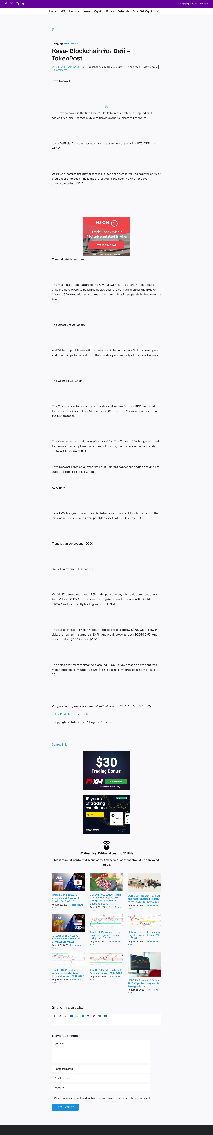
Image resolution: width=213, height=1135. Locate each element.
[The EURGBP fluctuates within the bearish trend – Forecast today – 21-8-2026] (68, 959)
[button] (158, 11)
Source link (59, 744)
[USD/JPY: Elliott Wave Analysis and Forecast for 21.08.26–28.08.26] (68, 882)
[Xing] (105, 1019)
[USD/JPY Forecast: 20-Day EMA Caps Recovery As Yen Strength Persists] (144, 964)
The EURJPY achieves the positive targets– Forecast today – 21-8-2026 (105, 934)
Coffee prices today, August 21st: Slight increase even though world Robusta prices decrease (106, 899)
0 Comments (59, 70)
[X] (60, 1019)
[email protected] (80, 714)
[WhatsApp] (77, 1019)
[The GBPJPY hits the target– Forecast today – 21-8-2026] (106, 959)
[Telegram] (82, 1019)
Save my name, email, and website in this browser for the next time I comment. (103, 1098)
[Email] (111, 1019)
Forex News (71, 43)
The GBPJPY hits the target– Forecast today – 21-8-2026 (106, 971)
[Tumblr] (88, 1019)
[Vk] (100, 1019)
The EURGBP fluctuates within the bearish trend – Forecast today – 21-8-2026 (68, 972)
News (55, 907)
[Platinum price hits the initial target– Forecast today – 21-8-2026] (144, 921)
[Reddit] (66, 1019)
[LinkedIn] (71, 1019)
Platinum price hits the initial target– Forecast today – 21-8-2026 (144, 934)
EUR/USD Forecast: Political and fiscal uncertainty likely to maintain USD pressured (144, 898)
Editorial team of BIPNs (70, 66)
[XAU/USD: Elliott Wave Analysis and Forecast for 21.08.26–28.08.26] (68, 923)
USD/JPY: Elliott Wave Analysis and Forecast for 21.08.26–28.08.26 (66, 898)
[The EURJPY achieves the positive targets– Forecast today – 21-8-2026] (106, 921)
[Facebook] (55, 1019)
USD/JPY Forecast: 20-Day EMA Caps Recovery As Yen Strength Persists (144, 983)
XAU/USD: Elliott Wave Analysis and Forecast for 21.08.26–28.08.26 (66, 938)
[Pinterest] (94, 1019)
